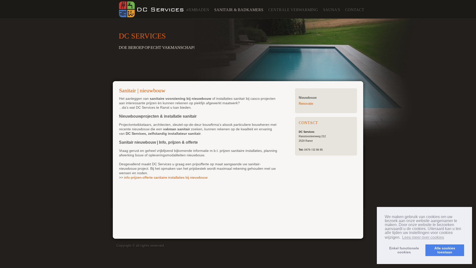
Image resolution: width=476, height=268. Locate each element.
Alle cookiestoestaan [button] (444, 250)
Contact (354, 10)
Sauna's (331, 10)
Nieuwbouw (308, 98)
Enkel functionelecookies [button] (404, 250)
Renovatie (306, 103)
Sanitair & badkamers (238, 10)
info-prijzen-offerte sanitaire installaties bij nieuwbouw (166, 177)
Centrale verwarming (293, 10)
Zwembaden (196, 10)
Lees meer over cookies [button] (423, 237)
